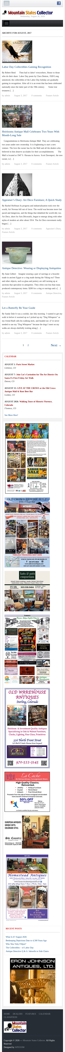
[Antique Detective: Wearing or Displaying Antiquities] (17, 253)
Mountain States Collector (34, 1040)
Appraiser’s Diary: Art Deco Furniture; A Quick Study (32, 199)
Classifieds (10, 1017)
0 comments (36, 95)
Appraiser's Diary (53, 229)
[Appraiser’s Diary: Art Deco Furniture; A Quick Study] (17, 184)
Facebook (59, 3)
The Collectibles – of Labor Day (20, 948)
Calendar (44, 1014)
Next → (56, 345)
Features (30, 1014)
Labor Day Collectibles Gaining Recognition (26, 66)
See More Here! (11, 415)
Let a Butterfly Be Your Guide (18, 307)
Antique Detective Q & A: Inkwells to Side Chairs (27, 951)
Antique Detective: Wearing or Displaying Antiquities (31, 268)
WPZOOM (19, 1047)
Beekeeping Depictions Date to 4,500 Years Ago (26, 940)
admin (7, 95)
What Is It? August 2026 (16, 937)
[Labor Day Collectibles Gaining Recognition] (17, 51)
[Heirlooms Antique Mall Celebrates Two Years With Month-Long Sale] (17, 116)
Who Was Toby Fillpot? (16, 944)
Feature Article (52, 95)
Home (7, 1014)
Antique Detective (53, 293)
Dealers (18, 1014)
